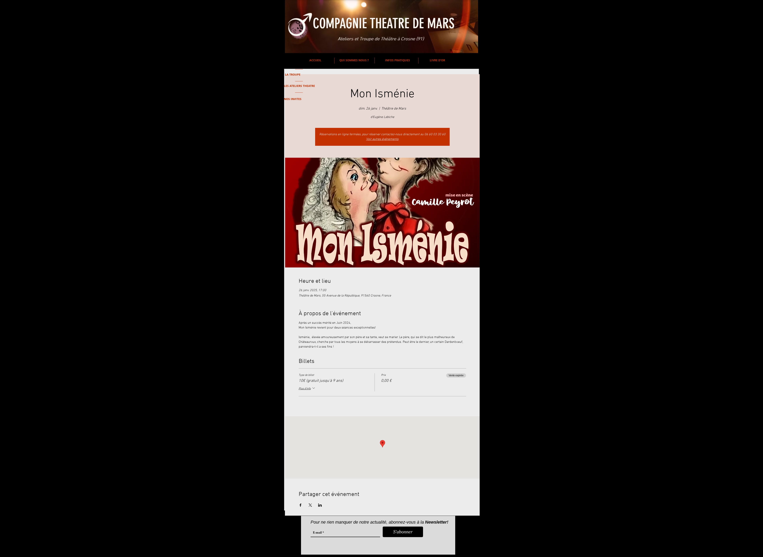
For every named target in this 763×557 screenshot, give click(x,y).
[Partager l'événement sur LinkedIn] (320, 505)
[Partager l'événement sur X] (310, 505)
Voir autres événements (382, 139)
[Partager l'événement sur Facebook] (300, 505)
